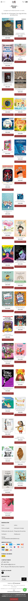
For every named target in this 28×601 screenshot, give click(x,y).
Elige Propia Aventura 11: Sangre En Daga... (8, 335)
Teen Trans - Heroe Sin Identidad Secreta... (8, 361)
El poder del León (20, 131)
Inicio (2, 525)
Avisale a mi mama (7, 263)
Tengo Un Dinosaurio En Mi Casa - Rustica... (20, 327)
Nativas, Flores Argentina (8, 513)
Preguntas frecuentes (20, 531)
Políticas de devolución (7, 531)
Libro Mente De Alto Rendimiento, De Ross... (7, 63)
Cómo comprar (5, 528)
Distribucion (17, 534)
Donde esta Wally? (8, 306)
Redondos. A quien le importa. (20, 90)
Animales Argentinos (20, 483)
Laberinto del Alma (8, 151)
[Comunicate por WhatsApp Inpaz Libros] (25, 589)
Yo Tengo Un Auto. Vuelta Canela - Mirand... (20, 357)
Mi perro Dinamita (7, 110)
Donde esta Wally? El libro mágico (20, 307)
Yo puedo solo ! (20, 283)
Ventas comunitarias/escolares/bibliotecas (10, 537)
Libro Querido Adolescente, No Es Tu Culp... (20, 262)
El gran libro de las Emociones (20, 157)
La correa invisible (8, 130)
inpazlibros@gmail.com (9, 564)
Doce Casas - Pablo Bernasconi (8, 432)
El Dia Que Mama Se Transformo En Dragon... (20, 410)
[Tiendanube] (14, 583)
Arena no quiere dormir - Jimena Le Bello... (20, 34)
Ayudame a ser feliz (20, 110)
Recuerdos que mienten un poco (7, 84)
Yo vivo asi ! (8, 283)
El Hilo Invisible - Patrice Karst (7, 233)
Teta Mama (8, 409)
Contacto (3, 534)
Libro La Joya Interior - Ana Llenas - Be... (20, 438)
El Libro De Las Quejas (8, 212)
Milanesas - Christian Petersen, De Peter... (20, 462)
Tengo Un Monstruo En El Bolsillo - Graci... (7, 389)
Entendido (14, 599)
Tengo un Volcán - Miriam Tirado (20, 382)
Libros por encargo (19, 528)
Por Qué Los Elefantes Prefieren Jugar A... (20, 201)
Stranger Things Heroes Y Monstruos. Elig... (7, 185)
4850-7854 (6, 562)
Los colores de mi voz (20, 57)
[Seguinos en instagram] (2, 573)
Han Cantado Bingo (8, 36)
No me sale (20, 178)
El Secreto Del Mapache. (8, 459)
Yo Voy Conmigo (20, 237)
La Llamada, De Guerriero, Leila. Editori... (7, 490)
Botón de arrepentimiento (14, 591)
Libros (15, 525)
